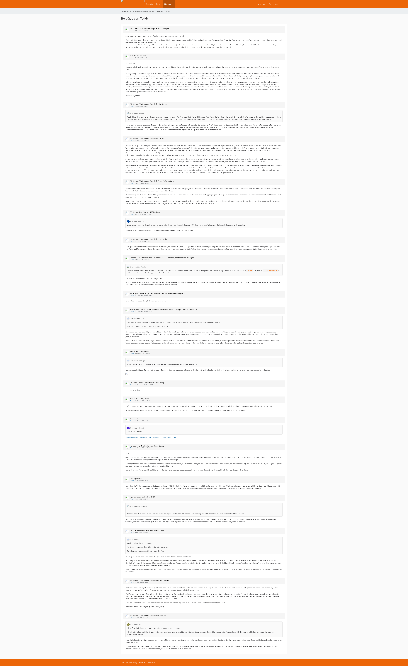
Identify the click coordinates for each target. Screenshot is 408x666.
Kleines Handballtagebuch (139, 351)
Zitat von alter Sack (137, 319)
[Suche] (283, 4)
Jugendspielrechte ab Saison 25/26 (142, 497)
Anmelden (262, 4)
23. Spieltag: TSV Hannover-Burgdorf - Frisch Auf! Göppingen (152, 181)
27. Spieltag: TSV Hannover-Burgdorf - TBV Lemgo (148, 615)
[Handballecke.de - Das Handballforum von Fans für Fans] (133, 5)
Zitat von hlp (134, 539)
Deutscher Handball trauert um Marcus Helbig (147, 383)
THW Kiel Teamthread (138, 56)
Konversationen (135, 419)
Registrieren (273, 4)
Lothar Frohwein (271, 270)
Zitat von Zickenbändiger (139, 506)
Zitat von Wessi (135, 624)
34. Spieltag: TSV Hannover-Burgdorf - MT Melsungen (149, 29)
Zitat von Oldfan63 (137, 221)
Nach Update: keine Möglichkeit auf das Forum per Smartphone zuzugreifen (157, 293)
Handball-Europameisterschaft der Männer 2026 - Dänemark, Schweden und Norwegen (162, 258)
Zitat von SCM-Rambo (138, 267)
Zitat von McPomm (137, 113)
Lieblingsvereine (136, 478)
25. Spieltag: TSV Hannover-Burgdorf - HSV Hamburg (149, 104)
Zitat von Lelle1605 (137, 428)
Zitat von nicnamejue (138, 361)
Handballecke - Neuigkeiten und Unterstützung (147, 446)
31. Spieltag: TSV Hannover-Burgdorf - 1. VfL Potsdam (149, 580)
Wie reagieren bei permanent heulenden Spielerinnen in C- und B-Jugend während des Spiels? (164, 309)
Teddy (132, 31)
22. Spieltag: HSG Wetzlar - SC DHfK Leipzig (145, 212)
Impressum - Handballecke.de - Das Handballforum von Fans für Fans (150, 437)
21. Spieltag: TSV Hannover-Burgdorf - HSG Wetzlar (148, 239)
